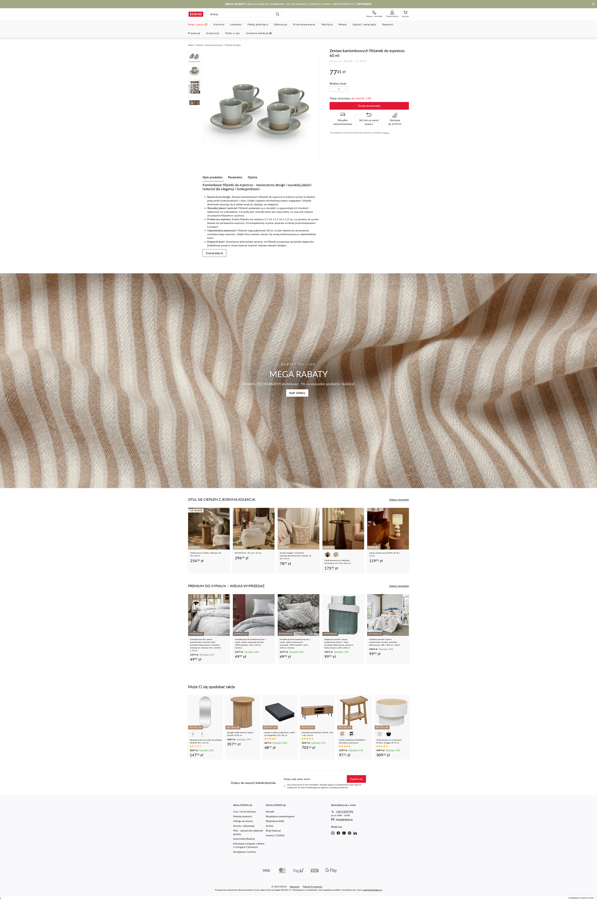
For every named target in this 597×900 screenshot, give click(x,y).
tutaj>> (386, 132)
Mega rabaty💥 (198, 24)
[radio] (328, 554)
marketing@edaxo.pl (372, 890)
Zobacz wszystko (399, 499)
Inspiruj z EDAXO (275, 835)
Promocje (194, 33)
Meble (343, 24)
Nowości (387, 24)
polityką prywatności (339, 787)
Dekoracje (280, 24)
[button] (196, 746)
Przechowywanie (304, 24)
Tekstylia (327, 24)
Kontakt (270, 811)
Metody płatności (242, 816)
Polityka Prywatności (312, 886)
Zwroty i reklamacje (244, 825)
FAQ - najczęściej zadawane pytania (248, 832)
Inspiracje (212, 33)
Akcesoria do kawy (214, 45)
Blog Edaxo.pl (273, 830)
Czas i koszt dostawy (244, 811)
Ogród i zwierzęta (364, 24)
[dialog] (580, 897)
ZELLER (348, 61)
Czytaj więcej (214, 253)
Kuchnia (219, 24)
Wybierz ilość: (338, 83)
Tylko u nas (232, 33)
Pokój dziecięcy (258, 24)
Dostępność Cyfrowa (244, 851)
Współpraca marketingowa (280, 816)
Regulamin (295, 886)
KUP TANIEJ (297, 393)
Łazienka (236, 24)
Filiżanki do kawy (233, 45)
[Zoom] (261, 108)
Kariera (269, 825)
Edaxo (191, 45)
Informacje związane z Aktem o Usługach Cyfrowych (248, 845)
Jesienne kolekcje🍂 (259, 33)
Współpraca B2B (275, 821)
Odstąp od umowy (243, 821)
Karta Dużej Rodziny (244, 838)
